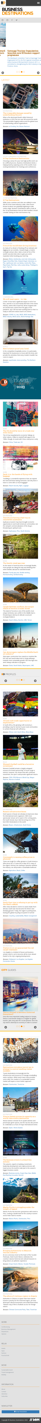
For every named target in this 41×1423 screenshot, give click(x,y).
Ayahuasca (12, 531)
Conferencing (8, 297)
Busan (11, 825)
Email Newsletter (21, 1412)
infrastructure (18, 825)
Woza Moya (29, 732)
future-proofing (21, 360)
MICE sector (16, 317)
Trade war (17, 442)
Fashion (3, 1353)
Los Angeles (20, 959)
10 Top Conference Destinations (14, 156)
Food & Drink (5, 1355)
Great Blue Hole (12, 261)
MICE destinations (29, 315)
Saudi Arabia (18, 665)
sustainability (19, 916)
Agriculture (12, 870)
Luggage (26, 486)
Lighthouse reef (11, 263)
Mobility (3, 1375)
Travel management (7, 1372)
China (11, 442)
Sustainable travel (7, 1370)
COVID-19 (12, 315)
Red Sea (14, 265)
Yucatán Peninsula (29, 1264)
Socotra (20, 620)
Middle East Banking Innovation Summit (19, 1174)
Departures (4, 1331)
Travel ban (33, 1309)
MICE (21, 315)
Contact (3, 1391)
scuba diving (25, 265)
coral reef (24, 259)
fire (18, 126)
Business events (14, 1173)
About (3, 1389)
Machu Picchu (13, 1219)
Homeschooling (8, 574)
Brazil (18, 870)
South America (25, 531)
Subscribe (4, 1396)
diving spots (32, 259)
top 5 (4, 267)
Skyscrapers (26, 665)
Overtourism (13, 1084)
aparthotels (12, 360)
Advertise (4, 1394)
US (21, 442)
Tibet (27, 1309)
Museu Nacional (24, 126)
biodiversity (17, 259)
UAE (25, 620)
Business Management (8, 1329)
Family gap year (14, 572)
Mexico (20, 1264)
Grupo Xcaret (13, 1264)
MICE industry (7, 317)
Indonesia (31, 261)
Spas (3, 1351)
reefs (19, 265)
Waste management (30, 916)
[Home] (3, 3)
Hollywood (12, 959)
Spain (11, 1128)
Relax (5, 762)
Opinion (3, 1334)
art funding (12, 126)
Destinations (7, 111)
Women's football (14, 779)
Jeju (17, 315)
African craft (13, 732)
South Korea (27, 825)
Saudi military (13, 620)
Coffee (23, 870)
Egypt (5, 261)
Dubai (11, 665)
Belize (11, 259)
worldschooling (18, 574)
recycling (12, 916)
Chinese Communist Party (17, 1309)
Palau (33, 263)
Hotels (5, 347)
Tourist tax (21, 1084)
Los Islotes (20, 263)
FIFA (10, 777)
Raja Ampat (6, 265)
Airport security (13, 486)
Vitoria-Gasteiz (18, 1128)
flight (20, 486)
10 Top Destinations (10, 198)
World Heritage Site (27, 317)
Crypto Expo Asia (25, 1173)
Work (5, 429)
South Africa (21, 732)
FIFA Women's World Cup (21, 777)
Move (5, 561)
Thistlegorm (34, 265)
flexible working (25, 572)
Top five (9, 267)
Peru (18, 531)
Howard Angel (22, 261)
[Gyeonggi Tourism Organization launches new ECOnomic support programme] (20, 35)
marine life (27, 263)
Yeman (29, 620)
